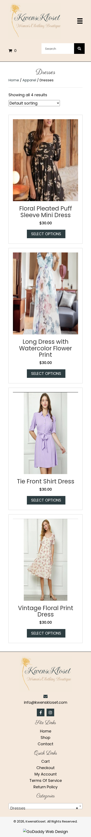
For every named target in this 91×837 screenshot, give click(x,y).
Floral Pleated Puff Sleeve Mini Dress (45, 211)
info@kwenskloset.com (45, 702)
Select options (46, 233)
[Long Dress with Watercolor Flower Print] (45, 293)
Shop (45, 737)
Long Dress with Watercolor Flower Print (45, 348)
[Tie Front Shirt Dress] (45, 432)
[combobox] (45, 806)
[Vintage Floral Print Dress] (45, 559)
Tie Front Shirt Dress (45, 481)
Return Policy (45, 787)
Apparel (29, 80)
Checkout (45, 767)
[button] (40, 712)
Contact (45, 744)
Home (13, 80)
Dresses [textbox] (44, 808)
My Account (45, 774)
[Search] (79, 48)
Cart (45, 761)
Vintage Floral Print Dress (45, 611)
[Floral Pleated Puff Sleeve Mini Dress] (45, 160)
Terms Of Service (45, 780)
